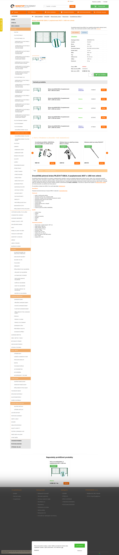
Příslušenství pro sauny (21, 387)
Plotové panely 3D (20, 77)
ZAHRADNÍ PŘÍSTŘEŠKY (17, 296)
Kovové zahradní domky (21, 305)
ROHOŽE (13, 422)
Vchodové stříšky (19, 331)
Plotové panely (18, 35)
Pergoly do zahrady (20, 322)
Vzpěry (16, 162)
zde (62, 547)
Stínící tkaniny (18, 171)
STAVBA (13, 19)
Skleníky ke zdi (18, 259)
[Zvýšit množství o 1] (93, 74)
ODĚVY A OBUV (14, 418)
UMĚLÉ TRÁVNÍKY (15, 243)
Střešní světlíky (18, 409)
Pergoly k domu (19, 319)
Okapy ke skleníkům (20, 285)
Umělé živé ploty (19, 180)
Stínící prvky (17, 168)
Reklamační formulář (43, 493)
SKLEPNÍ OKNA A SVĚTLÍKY (17, 403)
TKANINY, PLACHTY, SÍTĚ (17, 221)
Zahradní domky (18, 299)
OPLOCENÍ (13, 29)
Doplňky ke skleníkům (20, 293)
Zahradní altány (18, 325)
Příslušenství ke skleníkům (21, 269)
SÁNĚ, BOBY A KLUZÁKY (17, 434)
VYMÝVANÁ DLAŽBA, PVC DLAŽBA (19, 212)
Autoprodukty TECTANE (20, 375)
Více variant (75, 32)
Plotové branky (19, 123)
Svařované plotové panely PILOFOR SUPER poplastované (22, 47)
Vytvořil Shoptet (104, 553)
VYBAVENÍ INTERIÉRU (16, 440)
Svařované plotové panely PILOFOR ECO (22, 96)
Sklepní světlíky (18, 406)
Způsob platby (41, 510)
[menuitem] (18, 12)
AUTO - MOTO (14, 350)
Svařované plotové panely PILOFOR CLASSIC (22, 100)
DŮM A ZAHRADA (15, 26)
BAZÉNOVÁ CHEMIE (16, 246)
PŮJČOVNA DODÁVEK (16, 443)
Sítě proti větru (19, 190)
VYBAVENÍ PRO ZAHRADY (17, 215)
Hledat (72, 6)
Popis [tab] (35, 170)
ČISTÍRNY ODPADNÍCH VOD (17, 431)
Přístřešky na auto (19, 328)
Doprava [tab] (41, 170)
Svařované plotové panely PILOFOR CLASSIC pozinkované (22, 111)
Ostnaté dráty (19, 193)
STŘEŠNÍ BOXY (17, 353)
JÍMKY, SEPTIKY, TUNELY (17, 338)
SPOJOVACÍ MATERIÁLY (16, 394)
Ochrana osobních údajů (44, 499)
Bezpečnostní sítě (19, 187)
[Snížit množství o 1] (93, 75)
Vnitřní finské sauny (19, 381)
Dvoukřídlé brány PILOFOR (22, 136)
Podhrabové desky (19, 165)
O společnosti (16, 499)
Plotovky (16, 143)
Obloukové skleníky (19, 256)
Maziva (16, 362)
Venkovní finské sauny (20, 384)
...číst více (98, 28)
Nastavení (36, 550)
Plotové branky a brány (20, 120)
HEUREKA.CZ (41, 501)
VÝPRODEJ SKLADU (16, 447)
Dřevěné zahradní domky (21, 302)
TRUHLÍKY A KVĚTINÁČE (17, 233)
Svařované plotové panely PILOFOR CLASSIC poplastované (22, 105)
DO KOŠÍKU (102, 74)
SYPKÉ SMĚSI (14, 437)
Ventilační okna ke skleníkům (20, 279)
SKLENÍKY (13, 249)
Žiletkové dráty (19, 196)
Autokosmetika (18, 369)
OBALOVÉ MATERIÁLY (16, 425)
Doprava (84, 32)
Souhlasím (80, 545)
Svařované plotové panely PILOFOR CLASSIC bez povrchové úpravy (22, 116)
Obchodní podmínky (43, 496)
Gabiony (16, 146)
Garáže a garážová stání (21, 356)
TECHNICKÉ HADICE (16, 390)
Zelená (88, 44)
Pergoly (16, 316)
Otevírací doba (17, 496)
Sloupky (16, 159)
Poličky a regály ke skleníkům (20, 289)
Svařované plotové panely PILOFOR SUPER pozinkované (22, 52)
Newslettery (41, 504)
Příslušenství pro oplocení (21, 208)
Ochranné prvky (18, 183)
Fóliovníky (17, 263)
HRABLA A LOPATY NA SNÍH (17, 230)
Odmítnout (79, 550)
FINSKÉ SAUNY (14, 378)
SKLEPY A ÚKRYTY (15, 428)
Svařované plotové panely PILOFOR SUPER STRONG (22, 63)
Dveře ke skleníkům (20, 282)
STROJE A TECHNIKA (16, 347)
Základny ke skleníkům (21, 272)
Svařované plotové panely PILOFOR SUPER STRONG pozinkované (22, 73)
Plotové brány (19, 126)
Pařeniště (17, 266)
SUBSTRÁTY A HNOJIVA (16, 236)
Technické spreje (19, 366)
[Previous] (32, 153)
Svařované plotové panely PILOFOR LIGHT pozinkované (22, 91)
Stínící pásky (18, 177)
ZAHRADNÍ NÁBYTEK (16, 334)
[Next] (107, 153)
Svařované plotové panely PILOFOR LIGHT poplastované (22, 86)
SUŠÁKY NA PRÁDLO (16, 400)
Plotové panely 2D (20, 38)
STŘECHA (13, 22)
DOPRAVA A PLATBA (43, 507)
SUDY (12, 227)
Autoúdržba (17, 372)
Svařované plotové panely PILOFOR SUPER (22, 42)
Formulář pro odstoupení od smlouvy (47, 515)
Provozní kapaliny (19, 359)
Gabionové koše (19, 152)
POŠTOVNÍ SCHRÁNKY (16, 415)
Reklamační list (42, 513)
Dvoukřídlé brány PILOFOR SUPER (22, 140)
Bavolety (17, 199)
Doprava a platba (96, 1)
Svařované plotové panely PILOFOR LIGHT (22, 81)
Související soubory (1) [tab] (50, 170)
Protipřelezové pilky (20, 202)
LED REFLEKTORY (15, 412)
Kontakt (105, 1)
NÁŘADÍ (13, 240)
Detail (104, 89)
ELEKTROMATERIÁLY (16, 397)
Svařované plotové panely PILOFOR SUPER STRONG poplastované (22, 67)
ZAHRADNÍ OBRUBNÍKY (16, 218)
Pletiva (16, 32)
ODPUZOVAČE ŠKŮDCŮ (16, 344)
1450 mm (89, 58)
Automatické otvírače (21, 275)
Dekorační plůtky (19, 205)
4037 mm (89, 52)
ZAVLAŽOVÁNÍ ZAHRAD (16, 224)
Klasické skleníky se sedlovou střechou (19, 253)
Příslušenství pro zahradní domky (22, 312)
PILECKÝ (89, 42)
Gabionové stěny (19, 149)
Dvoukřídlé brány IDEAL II (21, 132)
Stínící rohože (18, 174)
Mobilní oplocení (18, 155)
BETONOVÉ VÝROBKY (16, 341)
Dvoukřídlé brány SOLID (21, 129)
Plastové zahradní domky (22, 308)
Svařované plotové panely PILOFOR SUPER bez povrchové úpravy (22, 58)
